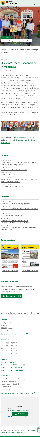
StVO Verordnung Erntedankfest (11, 216)
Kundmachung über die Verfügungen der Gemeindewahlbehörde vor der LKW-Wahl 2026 (17, 222)
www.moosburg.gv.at (16, 370)
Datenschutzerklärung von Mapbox (21, 410)
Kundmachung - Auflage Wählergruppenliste (15, 204)
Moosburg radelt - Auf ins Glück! (12, 186)
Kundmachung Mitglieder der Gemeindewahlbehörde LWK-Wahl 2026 (18, 229)
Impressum (31, 430)
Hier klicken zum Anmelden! (11, 296)
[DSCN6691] (29, 126)
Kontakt (23, 430)
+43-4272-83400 (16, 362)
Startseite (4, 50)
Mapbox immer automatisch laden (21, 417)
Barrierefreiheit (22, 433)
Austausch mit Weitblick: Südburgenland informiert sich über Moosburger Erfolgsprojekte (19, 164)
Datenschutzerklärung (8, 433)
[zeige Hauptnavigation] (36, 3)
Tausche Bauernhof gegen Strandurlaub (14, 170)
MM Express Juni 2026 (10, 271)
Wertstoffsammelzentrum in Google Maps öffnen (18, 393)
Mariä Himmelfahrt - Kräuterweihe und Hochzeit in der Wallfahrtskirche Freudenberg (19, 180)
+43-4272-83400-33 (17, 365)
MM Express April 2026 (30, 271)
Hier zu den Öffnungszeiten (10, 390)
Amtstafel (5, 196)
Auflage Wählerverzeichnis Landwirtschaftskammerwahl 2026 (19, 210)
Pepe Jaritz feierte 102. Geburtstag (24, 137)
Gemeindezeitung (8, 240)
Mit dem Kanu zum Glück (9, 174)
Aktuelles (13, 50)
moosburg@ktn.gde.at (17, 367)
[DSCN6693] (10, 126)
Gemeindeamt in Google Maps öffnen (14, 334)
